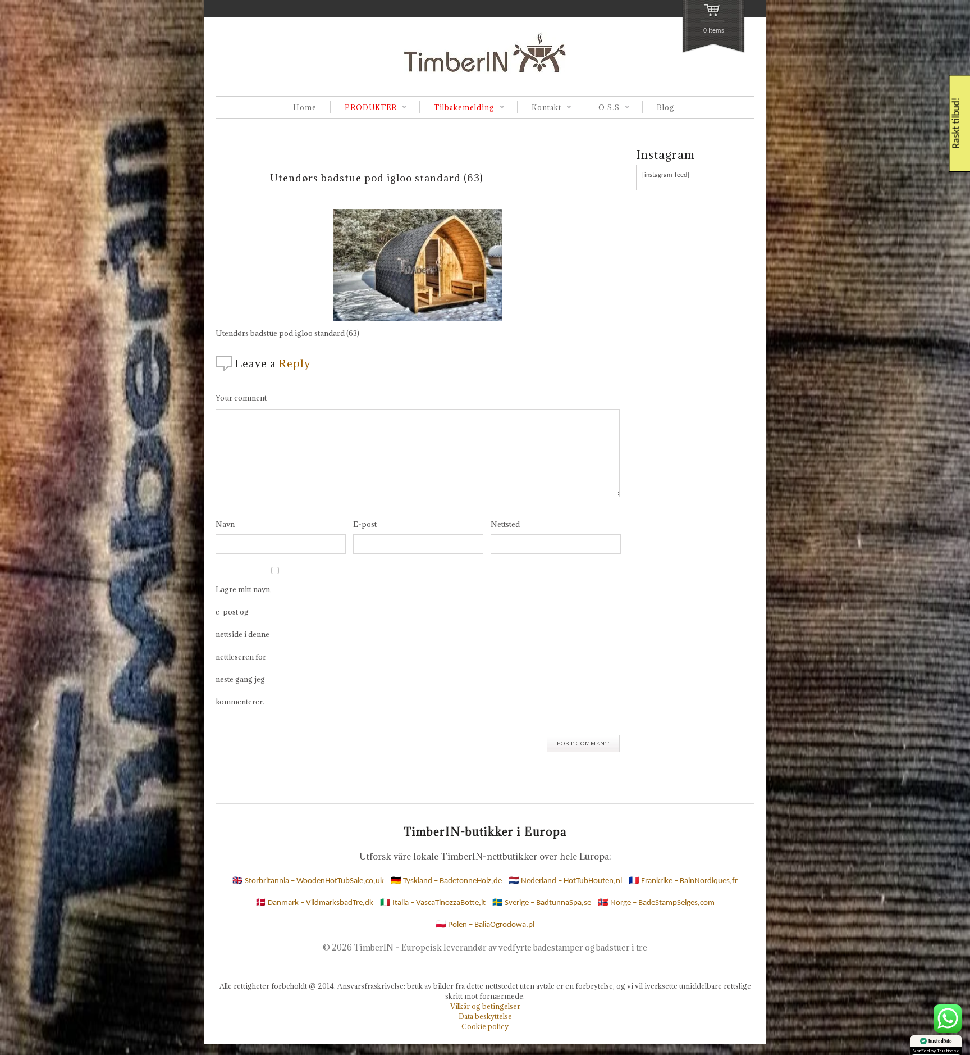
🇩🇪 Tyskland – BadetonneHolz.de (446, 881)
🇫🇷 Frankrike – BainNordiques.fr (683, 881)
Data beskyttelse (485, 1016)
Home (305, 107)
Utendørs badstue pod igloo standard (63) (376, 177)
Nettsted (505, 524)
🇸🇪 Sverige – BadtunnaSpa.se (541, 903)
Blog (666, 107)
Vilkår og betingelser (485, 1006)
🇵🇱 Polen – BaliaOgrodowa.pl (485, 925)
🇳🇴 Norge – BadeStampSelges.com (656, 903)
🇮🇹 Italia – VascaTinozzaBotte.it (433, 903)
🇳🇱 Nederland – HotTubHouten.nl (565, 881)
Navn (225, 524)
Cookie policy (485, 1026)
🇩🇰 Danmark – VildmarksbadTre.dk (314, 903)
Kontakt (539, 108)
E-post (365, 524)
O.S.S (602, 108)
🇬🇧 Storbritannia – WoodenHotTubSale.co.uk (308, 881)
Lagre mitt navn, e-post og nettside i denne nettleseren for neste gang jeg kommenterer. (244, 645)
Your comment (241, 398)
